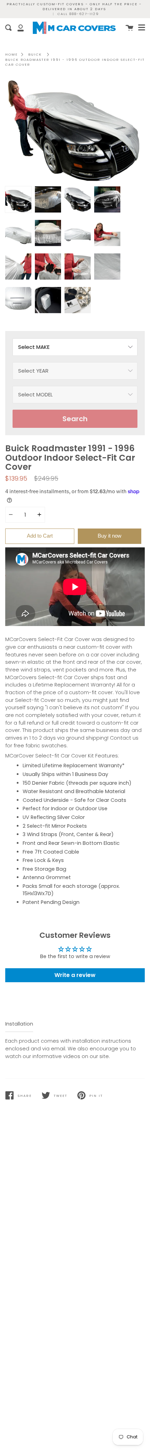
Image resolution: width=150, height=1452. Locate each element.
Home (11, 54)
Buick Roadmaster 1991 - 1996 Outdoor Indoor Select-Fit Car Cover (75, 62)
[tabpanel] (75, 130)
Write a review (75, 975)
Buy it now (109, 536)
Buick (35, 54)
